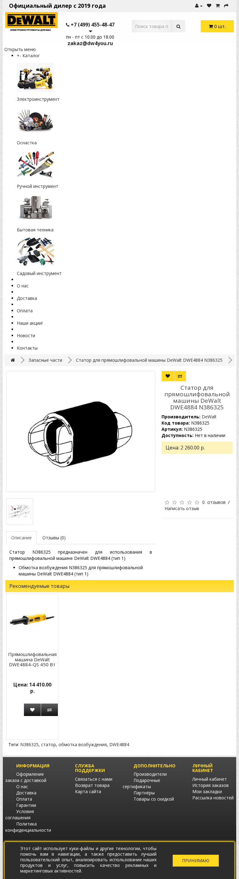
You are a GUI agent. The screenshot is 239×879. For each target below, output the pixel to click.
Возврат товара (92, 785)
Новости (26, 335)
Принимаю (195, 860)
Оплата (25, 311)
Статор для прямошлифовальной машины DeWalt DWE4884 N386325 (149, 360)
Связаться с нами (93, 779)
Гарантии (26, 805)
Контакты (27, 348)
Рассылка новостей (213, 798)
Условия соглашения (19, 814)
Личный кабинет (209, 779)
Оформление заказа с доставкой (25, 777)
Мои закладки (207, 791)
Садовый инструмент (39, 273)
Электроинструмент (38, 99)
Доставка (27, 298)
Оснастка (27, 143)
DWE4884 (119, 744)
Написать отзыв (182, 508)
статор (48, 744)
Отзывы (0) (54, 538)
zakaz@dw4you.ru (90, 43)
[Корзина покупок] (218, 6)
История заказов (210, 785)
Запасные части (45, 360)
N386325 (29, 744)
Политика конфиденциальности (28, 827)
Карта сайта (88, 791)
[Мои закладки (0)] (209, 6)
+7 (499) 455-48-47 (93, 24)
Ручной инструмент (37, 186)
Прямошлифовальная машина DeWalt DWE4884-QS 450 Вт (32, 659)
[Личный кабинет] (199, 6)
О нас (23, 286)
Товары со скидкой (154, 799)
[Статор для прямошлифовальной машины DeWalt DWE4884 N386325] (80, 431)
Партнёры (144, 793)
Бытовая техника (35, 230)
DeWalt (209, 417)
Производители (150, 774)
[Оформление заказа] (226, 6)
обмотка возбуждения (83, 744)
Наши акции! (30, 323)
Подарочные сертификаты (141, 783)
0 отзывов (214, 502)
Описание (21, 538)
